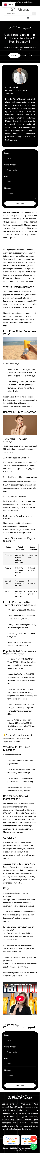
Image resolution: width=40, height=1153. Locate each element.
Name (6, 153)
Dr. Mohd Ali (15, 47)
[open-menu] (28, 18)
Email (6, 176)
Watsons (15, 870)
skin (28, 388)
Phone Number (9, 165)
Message (7, 188)
